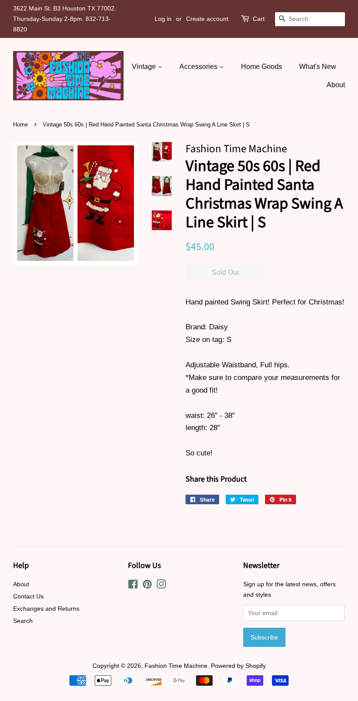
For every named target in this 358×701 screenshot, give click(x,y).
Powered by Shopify (238, 665)
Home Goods (261, 66)
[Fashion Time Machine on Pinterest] (147, 585)
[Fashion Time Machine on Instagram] (161, 585)
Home (20, 124)
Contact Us (28, 596)
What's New (317, 66)
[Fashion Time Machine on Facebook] (133, 585)
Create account (207, 18)
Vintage (145, 66)
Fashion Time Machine (176, 665)
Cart (259, 18)
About (336, 85)
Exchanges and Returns (46, 608)
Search (23, 620)
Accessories (199, 66)
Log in (163, 18)
